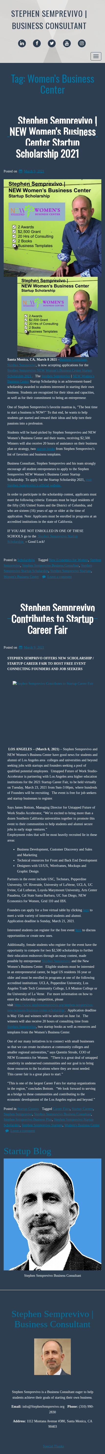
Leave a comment (59, 577)
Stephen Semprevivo (56, 376)
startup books (46, 449)
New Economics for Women (68, 560)
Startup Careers (28, 1109)
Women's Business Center (21, 577)
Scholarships (26, 560)
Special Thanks (53, 1446)
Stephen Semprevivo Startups (70, 571)
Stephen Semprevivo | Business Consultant (49, 19)
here (86, 910)
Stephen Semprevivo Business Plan (28, 1119)
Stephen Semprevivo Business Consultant (50, 565)
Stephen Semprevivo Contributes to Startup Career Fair (53, 618)
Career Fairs (61, 1109)
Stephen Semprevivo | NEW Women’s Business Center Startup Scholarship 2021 (53, 136)
